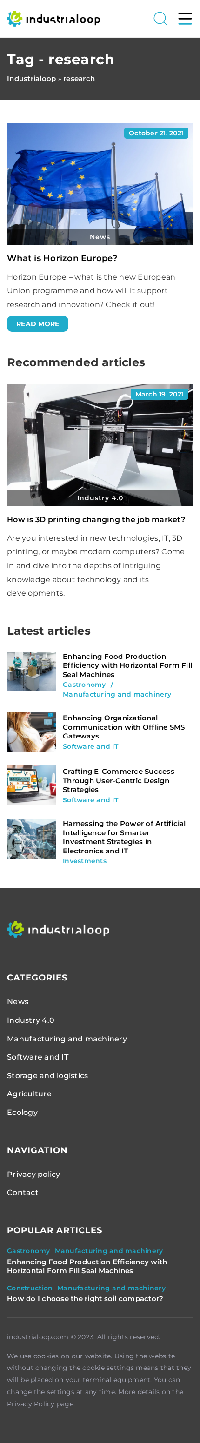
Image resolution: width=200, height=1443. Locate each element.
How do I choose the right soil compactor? (85, 1298)
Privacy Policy (31, 1404)
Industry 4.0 (30, 1020)
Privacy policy (33, 1174)
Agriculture (29, 1093)
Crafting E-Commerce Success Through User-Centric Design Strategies (118, 780)
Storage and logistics (47, 1075)
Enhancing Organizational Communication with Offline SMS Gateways (124, 726)
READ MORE (37, 324)
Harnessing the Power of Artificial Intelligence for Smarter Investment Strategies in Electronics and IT (124, 837)
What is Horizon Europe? (62, 258)
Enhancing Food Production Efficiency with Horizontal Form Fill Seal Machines (127, 665)
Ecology (22, 1112)
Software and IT (37, 1057)
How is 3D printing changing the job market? (96, 519)
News (17, 1001)
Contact (23, 1192)
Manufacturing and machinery (67, 1038)
